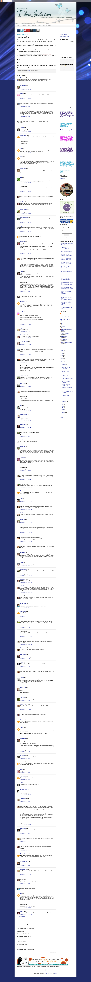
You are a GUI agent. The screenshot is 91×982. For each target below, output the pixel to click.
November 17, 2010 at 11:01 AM (26, 541)
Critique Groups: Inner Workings (66, 271)
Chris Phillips (22, 755)
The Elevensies (64, 336)
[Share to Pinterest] (37, 70)
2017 (62, 352)
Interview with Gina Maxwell (66, 306)
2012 (62, 359)
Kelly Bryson (22, 241)
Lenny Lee (22, 677)
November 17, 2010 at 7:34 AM (25, 331)
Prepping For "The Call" (65, 254)
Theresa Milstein (23, 135)
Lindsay (21, 271)
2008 (62, 417)
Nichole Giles (22, 519)
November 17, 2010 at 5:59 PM (25, 794)
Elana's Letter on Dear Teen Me (66, 287)
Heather (21, 595)
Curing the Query (64, 252)
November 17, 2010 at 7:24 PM (25, 841)
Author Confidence (64, 265)
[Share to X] (34, 70)
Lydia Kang (22, 782)
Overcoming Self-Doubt (65, 250)
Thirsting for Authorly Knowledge (67, 261)
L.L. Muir (21, 311)
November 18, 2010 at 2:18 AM (25, 874)
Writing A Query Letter (65, 244)
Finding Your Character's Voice (66, 255)
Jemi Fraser (22, 102)
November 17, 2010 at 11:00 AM (26, 532)
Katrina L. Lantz (23, 687)
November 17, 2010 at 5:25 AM (25, 98)
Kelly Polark (22, 536)
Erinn (21, 405)
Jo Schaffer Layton (23, 704)
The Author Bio (63, 247)
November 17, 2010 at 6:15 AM (25, 222)
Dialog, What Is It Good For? (66, 266)
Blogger (55, 973)
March (63, 410)
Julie (21, 893)
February (63, 412)
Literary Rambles (64, 313)
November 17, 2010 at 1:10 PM (25, 674)
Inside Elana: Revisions (66, 380)
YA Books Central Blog (65, 316)
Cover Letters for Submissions (66, 251)
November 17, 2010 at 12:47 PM (26, 644)
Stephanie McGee (23, 569)
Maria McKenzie (23, 713)
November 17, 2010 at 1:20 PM (25, 684)
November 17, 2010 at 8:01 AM (25, 386)
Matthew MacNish (23, 209)
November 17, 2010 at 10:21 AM (26, 494)
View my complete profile (64, 36)
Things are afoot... (20, 931)
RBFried (47, 973)
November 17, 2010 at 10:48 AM (26, 515)
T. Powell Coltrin (23, 168)
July (63, 404)
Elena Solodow (23, 334)
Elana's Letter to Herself (65, 285)
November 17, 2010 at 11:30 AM (26, 582)
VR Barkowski (23, 640)
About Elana (23, 25)
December (64, 364)
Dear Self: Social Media (66, 384)
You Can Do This (65, 375)
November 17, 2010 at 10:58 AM (26, 522)
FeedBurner (69, 237)
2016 (62, 353)
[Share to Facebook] (35, 70)
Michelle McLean (23, 257)
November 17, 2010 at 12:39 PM (26, 636)
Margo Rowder (23, 837)
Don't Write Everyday (65, 371)
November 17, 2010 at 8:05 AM (25, 401)
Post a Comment (22, 916)
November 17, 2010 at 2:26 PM (25, 700)
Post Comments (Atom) (26, 920)
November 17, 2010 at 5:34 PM (25, 779)
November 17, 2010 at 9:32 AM (25, 463)
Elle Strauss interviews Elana (66, 304)
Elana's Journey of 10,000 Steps (66, 284)
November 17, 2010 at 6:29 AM (25, 268)
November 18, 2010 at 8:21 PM (25, 907)
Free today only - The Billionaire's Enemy (25, 926)
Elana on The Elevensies (65, 279)
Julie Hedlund (22, 669)
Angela (21, 328)
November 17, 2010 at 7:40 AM (25, 337)
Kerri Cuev (22, 201)
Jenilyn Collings (23, 424)
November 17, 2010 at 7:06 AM (25, 297)
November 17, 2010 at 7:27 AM (25, 324)
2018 (62, 350)
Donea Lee (22, 474)
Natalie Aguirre (23, 85)
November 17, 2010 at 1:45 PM (25, 694)
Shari (21, 620)
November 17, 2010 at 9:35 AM (25, 470)
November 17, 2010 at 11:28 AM (26, 575)
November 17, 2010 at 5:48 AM (25, 191)
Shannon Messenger (24, 544)
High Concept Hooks (64, 267)
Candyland (22, 127)
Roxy (21, 177)
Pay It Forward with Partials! (67, 387)
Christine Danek (23, 119)
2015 (62, 355)
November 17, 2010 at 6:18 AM (25, 253)
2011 (62, 361)
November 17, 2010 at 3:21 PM (25, 723)
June (63, 406)
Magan (21, 226)
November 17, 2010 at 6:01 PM (25, 801)
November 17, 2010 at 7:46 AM (25, 362)
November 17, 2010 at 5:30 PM (25, 772)
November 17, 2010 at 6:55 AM (25, 291)
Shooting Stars (64, 339)
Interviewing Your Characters (66, 258)
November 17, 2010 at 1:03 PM (25, 658)
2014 (62, 356)
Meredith (22, 562)
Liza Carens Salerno (24, 217)
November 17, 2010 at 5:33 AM (25, 152)
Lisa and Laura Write (65, 333)
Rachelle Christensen (24, 853)
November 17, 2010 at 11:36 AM (26, 592)
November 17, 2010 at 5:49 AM (25, 198)
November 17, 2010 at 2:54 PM (25, 709)
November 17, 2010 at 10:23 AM (26, 501)
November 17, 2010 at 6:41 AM (25, 279)
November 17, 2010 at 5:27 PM (25, 766)
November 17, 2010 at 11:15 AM (26, 559)
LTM (21, 498)
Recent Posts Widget (53, 952)
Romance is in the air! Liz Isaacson (24, 946)
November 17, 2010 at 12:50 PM (26, 650)
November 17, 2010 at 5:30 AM (25, 131)
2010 (62, 363)
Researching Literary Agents (66, 259)
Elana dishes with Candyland (66, 301)
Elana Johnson (23, 611)
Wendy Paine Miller (23, 414)
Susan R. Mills (23, 579)
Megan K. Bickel (23, 375)
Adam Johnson (23, 776)
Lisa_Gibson (22, 697)
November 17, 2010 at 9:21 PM (25, 865)
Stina (21, 156)
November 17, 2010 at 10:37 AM (26, 509)
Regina (21, 662)
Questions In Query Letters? (66, 263)
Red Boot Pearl (23, 390)
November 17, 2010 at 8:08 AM (25, 410)
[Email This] (32, 70)
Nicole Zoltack (23, 446)
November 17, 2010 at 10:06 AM (26, 487)
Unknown (22, 727)
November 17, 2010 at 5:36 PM (25, 785)
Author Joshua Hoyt (24, 861)
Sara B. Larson (23, 603)
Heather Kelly (22, 301)
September (64, 401)
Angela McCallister (23, 789)
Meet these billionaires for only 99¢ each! (25, 928)
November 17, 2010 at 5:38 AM (25, 173)
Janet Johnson (23, 654)
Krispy (21, 769)
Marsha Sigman (23, 738)
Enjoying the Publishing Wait (66, 262)
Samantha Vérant (23, 869)
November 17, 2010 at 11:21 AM (26, 565)
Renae (21, 195)
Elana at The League (64, 280)
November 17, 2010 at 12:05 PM (26, 607)
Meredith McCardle (24, 294)
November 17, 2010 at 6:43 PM (25, 833)
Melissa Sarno (23, 585)
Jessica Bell (22, 552)
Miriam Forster (23, 828)
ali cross (21, 911)
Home (17, 25)
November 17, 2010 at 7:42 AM (25, 354)
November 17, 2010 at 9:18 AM (25, 454)
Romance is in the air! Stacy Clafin (24, 939)
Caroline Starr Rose (24, 341)
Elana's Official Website (65, 278)
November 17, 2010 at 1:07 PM (25, 666)
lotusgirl (21, 93)
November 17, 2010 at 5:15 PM (25, 758)
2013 (62, 358)
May (63, 407)
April (63, 409)
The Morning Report (65, 395)
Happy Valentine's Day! (21, 941)
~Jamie (21, 439)
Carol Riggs (22, 457)
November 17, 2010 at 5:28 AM (25, 116)
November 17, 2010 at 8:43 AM (25, 436)
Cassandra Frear (23, 878)
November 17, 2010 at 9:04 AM (25, 442)
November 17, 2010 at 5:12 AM (25, 89)
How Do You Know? (65, 369)
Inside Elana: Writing (65, 385)
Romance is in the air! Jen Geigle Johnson (25, 933)
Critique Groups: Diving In (65, 272)
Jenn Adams (22, 512)
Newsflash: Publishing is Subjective (66, 368)
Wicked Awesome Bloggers (66, 342)
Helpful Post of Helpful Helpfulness (66, 397)
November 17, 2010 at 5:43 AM (25, 182)
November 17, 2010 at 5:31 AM (25, 145)
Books (29, 25)
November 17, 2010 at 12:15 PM (26, 616)
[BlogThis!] (33, 70)
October (63, 399)
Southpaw (22, 719)
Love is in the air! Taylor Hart (23, 944)
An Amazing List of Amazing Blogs (67, 243)
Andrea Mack (22, 77)
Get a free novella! (47, 25)
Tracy (21, 505)
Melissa (21, 844)
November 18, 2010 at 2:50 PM (25, 901)
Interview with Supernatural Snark (67, 288)
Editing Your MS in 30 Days (66, 248)
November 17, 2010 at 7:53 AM (25, 372)
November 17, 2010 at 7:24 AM (25, 307)
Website (39, 25)
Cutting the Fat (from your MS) (66, 246)
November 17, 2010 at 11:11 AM (26, 549)
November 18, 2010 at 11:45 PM (26, 914)
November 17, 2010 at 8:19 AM (25, 420)
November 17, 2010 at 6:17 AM (25, 231)
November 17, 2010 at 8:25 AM (25, 427)
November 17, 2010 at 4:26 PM (25, 751)
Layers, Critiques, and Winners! (67, 378)
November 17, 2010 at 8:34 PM (25, 850)
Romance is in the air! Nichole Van (24, 936)
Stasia (21, 490)
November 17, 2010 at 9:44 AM (25, 479)
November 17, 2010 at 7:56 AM (25, 379)
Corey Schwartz (23, 647)
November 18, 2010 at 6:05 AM (25, 883)
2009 (62, 415)
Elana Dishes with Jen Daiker (66, 299)
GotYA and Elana (64, 293)
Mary (21, 148)
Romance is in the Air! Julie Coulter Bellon (25, 949)
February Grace (23, 798)
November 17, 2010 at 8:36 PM (25, 857)
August (63, 403)
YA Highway (63, 326)
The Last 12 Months (65, 377)
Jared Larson (22, 383)
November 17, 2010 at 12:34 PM (26, 627)
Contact (34, 25)
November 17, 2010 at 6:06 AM (25, 213)
